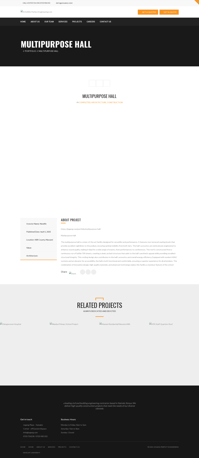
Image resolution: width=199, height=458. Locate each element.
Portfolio (30, 51)
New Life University (31, 453)
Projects (62, 447)
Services (51, 447)
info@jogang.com (64, 3)
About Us (41, 447)
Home (22, 447)
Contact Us (74, 447)
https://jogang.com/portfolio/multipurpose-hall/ (81, 229)
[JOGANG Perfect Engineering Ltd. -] (37, 11)
